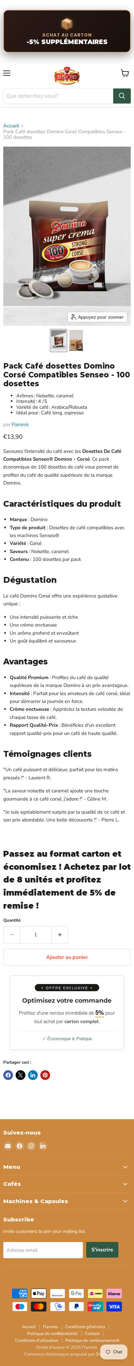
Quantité (11, 920)
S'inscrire (102, 1249)
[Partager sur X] (20, 1075)
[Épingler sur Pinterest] (45, 1075)
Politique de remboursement (92, 1340)
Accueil (11, 126)
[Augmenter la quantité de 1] (60, 934)
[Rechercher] (122, 95)
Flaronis (20, 424)
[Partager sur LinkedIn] (33, 1075)
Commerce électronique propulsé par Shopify (67, 1354)
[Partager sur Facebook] (8, 1075)
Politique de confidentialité (52, 1334)
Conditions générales (85, 1327)
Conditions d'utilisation (36, 1340)
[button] (58, 340)
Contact (92, 1334)
